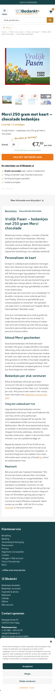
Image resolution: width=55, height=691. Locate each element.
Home (4, 32)
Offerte (5, 601)
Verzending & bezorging (13, 541)
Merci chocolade (16, 32)
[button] (51, 641)
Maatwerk (6, 594)
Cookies (5, 554)
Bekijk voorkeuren (27, 681)
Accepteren (27, 666)
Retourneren (7, 545)
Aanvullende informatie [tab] (30, 210)
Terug (8, 27)
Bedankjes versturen (11, 588)
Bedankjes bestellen (11, 585)
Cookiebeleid (23, 687)
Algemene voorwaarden (13, 551)
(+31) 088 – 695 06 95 (12, 630)
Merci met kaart (33, 32)
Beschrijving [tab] (11, 210)
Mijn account (7, 604)
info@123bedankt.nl (11, 633)
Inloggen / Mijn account (12, 558)
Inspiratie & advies (10, 591)
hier (41, 457)
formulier (9, 507)
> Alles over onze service (13, 569)
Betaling (5, 538)
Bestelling (6, 535)
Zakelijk (5, 598)
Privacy (31, 687)
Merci (4, 564)
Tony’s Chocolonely (11, 561)
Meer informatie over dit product (26, 200)
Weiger (27, 673)
